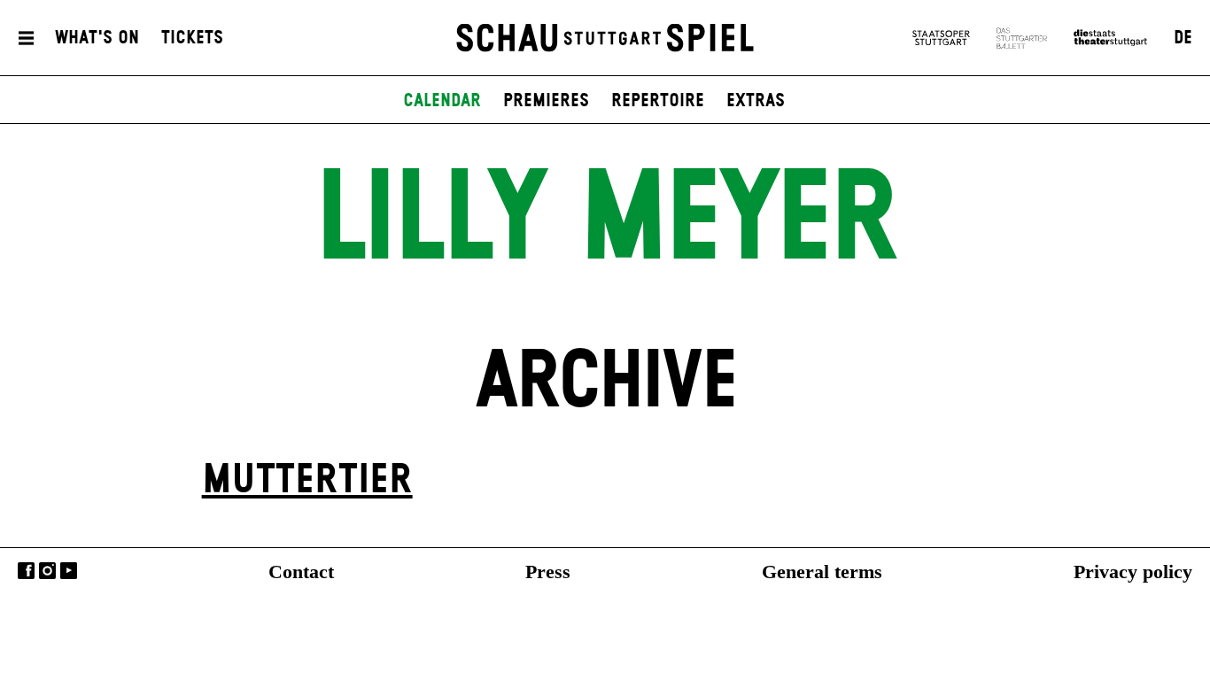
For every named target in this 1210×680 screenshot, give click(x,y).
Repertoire (657, 101)
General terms (822, 571)
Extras (755, 101)
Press (547, 571)
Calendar (442, 101)
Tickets (192, 38)
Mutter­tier (307, 480)
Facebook (26, 570)
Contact (301, 571)
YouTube (68, 570)
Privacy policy (1133, 571)
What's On (97, 38)
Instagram (47, 570)
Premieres (546, 101)
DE (1183, 38)
